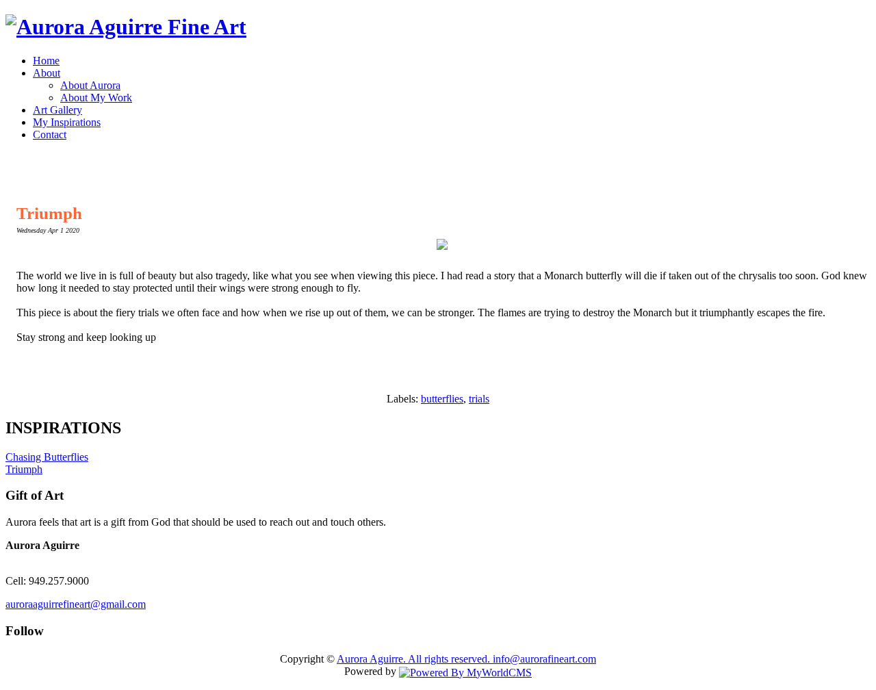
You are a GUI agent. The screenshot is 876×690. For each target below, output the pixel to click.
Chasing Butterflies (46, 457)
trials (479, 399)
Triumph (49, 213)
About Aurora (90, 85)
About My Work (96, 97)
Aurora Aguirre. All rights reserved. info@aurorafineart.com (466, 659)
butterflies (442, 399)
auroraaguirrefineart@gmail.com (75, 604)
